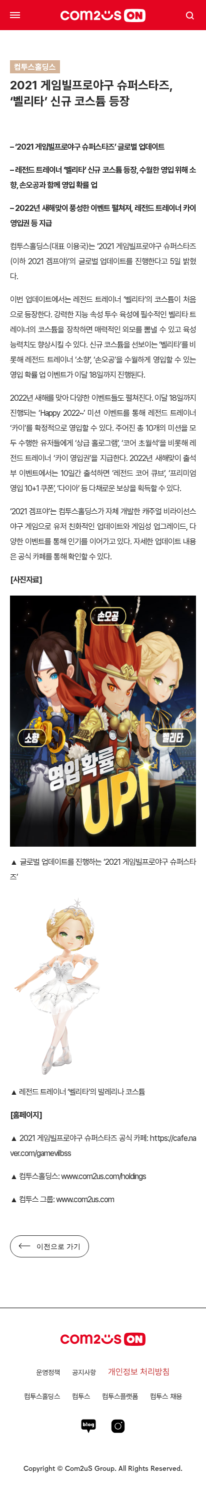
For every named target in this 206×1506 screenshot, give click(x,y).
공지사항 (84, 1372)
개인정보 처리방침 (139, 1372)
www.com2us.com (85, 1199)
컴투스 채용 (166, 1396)
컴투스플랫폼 (120, 1396)
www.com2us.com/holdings (103, 1176)
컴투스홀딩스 (42, 1396)
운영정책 (48, 1372)
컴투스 (81, 1396)
